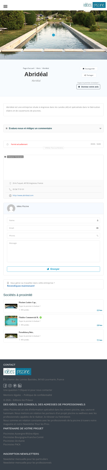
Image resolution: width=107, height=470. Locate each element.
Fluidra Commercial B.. (29, 317)
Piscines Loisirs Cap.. (28, 302)
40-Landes (25, 310)
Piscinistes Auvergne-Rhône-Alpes (21, 433)
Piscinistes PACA (11, 444)
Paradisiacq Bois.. (26, 332)
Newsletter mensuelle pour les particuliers (25, 459)
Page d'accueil (28, 68)
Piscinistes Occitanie (14, 440)
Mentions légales (12, 395)
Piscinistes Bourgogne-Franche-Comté (23, 437)
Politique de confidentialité (38, 395)
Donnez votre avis (90, 86)
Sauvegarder (90, 68)
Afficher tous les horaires (54, 148)
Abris (38, 68)
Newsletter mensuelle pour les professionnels (27, 462)
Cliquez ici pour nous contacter (36, 390)
